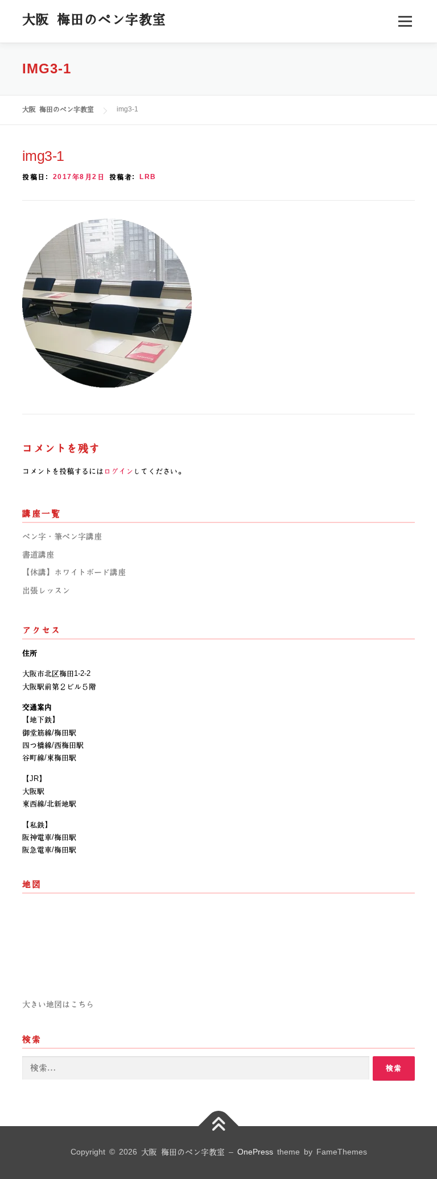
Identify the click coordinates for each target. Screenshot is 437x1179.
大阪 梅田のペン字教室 (94, 19)
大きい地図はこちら (58, 1004)
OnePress (255, 1152)
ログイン (118, 471)
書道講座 (38, 555)
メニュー (405, 21)
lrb (147, 177)
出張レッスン (46, 591)
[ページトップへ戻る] (219, 1126)
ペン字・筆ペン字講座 (62, 537)
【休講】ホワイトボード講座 (74, 572)
